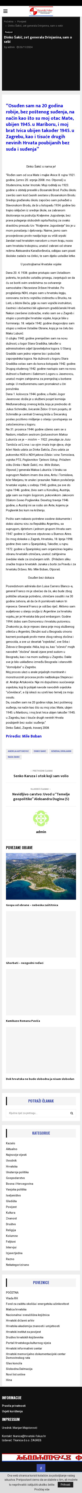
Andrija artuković (18, 751)
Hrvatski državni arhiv (20, 1320)
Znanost (11, 1218)
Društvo (11, 1224)
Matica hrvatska (16, 1309)
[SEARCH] (71, 1113)
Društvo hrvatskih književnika (24, 1337)
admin (11, 47)
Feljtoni (11, 1241)
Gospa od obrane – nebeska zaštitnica (32, 905)
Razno (10, 1259)
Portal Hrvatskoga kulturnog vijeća (28, 1343)
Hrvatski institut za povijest (23, 1331)
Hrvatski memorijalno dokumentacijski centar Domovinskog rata (36, 1355)
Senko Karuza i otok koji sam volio (41, 776)
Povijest (9, 32)
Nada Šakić (14, 757)
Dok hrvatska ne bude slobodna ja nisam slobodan (40, 1078)
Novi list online (15, 1374)
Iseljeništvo (13, 1195)
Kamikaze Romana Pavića (23, 1020)
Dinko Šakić (40, 751)
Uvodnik (11, 1160)
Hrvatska (12, 1166)
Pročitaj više (42, 1489)
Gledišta (11, 1201)
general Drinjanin (61, 751)
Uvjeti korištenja (12, 1411)
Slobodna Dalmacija (19, 1368)
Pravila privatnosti (14, 1405)
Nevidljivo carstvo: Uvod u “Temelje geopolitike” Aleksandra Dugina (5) (41, 796)
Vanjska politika (16, 1189)
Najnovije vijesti (16, 1154)
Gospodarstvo (15, 1178)
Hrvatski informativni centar (24, 1348)
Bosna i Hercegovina (19, 1183)
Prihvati (65, 1484)
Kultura (10, 1212)
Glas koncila (14, 1363)
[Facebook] (41, 1468)
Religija (11, 1230)
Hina (9, 1380)
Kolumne (12, 1235)
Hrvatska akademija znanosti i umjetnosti (33, 1326)
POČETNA (12, 1292)
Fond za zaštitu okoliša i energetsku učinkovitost (37, 1303)
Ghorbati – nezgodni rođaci (24, 963)
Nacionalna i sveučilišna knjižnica (28, 1315)
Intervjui (11, 1247)
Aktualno (11, 1149)
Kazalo (10, 1143)
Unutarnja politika (17, 1172)
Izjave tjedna (14, 1253)
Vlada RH (12, 1298)
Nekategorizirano (17, 1264)
